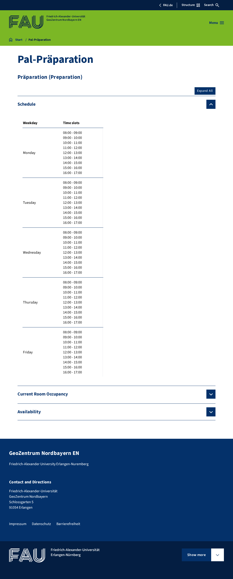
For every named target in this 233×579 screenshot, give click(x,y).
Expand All (205, 91)
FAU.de (168, 5)
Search (209, 5)
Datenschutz (41, 523)
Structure (188, 5)
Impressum (17, 523)
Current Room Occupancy (43, 394)
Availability (29, 412)
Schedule (26, 104)
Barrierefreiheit (68, 523)
